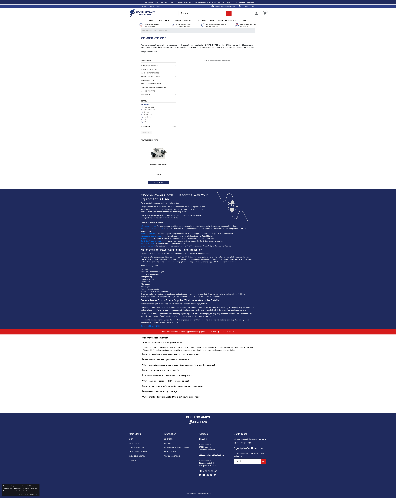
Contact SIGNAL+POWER (150, 326)
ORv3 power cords (148, 246)
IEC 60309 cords (147, 243)
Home (143, 30)
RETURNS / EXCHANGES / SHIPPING (177, 447)
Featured (146, 104)
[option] (158, 163)
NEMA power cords (148, 226)
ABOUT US (167, 443)
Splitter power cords (149, 233)
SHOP (131, 439)
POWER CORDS (152, 30)
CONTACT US (168, 439)
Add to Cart (158, 182)
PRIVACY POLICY (170, 452)
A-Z (144, 119)
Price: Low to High (149, 107)
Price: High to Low (149, 109)
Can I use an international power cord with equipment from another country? (179, 365)
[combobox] (205, 13)
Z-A (144, 122)
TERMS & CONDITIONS (172, 456)
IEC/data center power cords (152, 229)
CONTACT (132, 460)
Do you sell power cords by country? (160, 391)
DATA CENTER (134, 443)
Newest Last (147, 114)
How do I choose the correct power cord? (162, 342)
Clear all (174, 126)
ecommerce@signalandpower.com (202, 332)
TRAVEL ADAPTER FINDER (138, 452)
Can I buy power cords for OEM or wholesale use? (166, 381)
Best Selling (147, 117)
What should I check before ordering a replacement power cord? (173, 386)
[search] (229, 13)
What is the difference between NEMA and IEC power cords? (171, 354)
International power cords (151, 236)
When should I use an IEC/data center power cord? (166, 359)
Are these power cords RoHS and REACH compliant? (167, 375)
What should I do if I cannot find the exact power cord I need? (171, 397)
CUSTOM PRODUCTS (136, 447)
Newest (146, 112)
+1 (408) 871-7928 (226, 332)
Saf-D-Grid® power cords (151, 241)
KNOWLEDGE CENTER (137, 456)
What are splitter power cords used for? (162, 370)
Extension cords (147, 238)
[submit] (263, 461)
